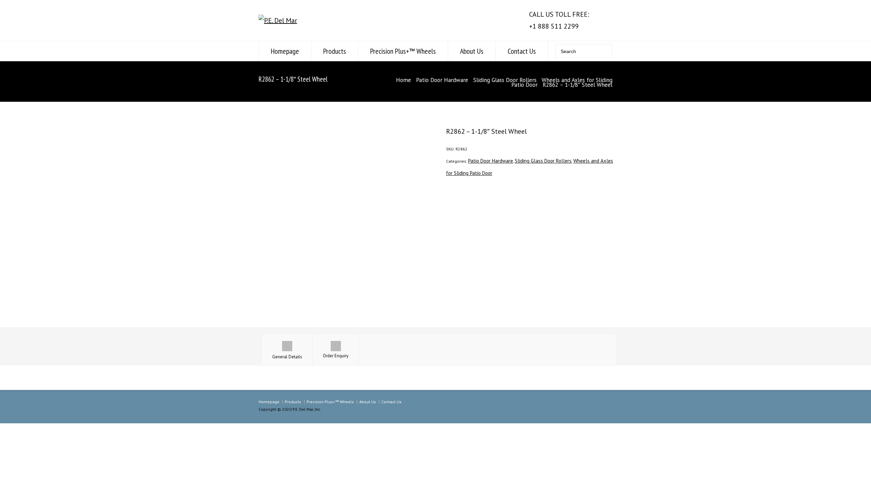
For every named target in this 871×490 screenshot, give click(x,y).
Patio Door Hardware (442, 80)
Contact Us (522, 51)
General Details (287, 357)
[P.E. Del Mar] (278, 20)
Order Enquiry (335, 356)
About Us (471, 51)
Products (334, 51)
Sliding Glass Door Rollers (505, 80)
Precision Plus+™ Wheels (403, 51)
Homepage (285, 51)
